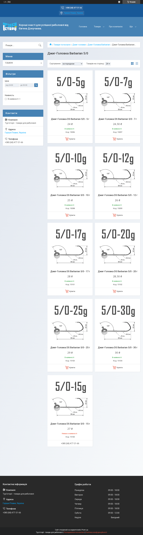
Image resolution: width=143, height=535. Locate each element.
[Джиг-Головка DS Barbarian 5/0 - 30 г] (117, 321)
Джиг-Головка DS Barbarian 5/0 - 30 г (117, 347)
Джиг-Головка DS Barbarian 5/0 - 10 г (70, 195)
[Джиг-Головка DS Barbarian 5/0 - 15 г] (70, 397)
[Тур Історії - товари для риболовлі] (10, 27)
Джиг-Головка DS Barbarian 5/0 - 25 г (70, 347)
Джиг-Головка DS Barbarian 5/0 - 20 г (117, 271)
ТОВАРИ (9, 63)
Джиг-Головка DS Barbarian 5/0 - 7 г (117, 119)
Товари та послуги (61, 45)
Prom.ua (85, 530)
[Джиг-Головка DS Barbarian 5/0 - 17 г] (70, 245)
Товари (97, 26)
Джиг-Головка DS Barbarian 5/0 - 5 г (70, 119)
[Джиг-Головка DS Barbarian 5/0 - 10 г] (70, 169)
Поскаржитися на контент (74, 532)
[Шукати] (40, 45)
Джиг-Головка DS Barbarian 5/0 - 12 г (117, 195)
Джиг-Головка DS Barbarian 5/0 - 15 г (70, 423)
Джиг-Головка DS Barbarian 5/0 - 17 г (70, 271)
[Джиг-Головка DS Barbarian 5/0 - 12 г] (117, 169)
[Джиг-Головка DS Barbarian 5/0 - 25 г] (70, 321)
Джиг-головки (79, 45)
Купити (72, 139)
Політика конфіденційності (96, 532)
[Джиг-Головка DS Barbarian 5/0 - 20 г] (117, 245)
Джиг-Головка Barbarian (99, 45)
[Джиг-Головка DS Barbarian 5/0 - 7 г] (117, 92)
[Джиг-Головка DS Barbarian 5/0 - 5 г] (70, 92)
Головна (83, 26)
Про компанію (116, 26)
